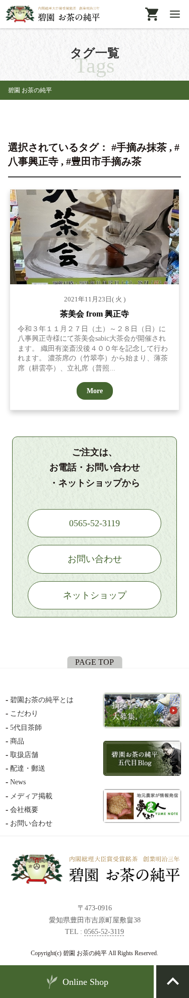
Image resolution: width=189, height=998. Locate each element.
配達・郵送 (27, 768)
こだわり (24, 713)
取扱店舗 (24, 755)
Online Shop (85, 982)
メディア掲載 (31, 796)
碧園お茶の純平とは (42, 700)
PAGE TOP (94, 662)
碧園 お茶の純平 (30, 90)
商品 (17, 741)
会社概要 (24, 810)
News (18, 782)
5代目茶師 (26, 727)
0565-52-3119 (104, 931)
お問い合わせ (31, 823)
